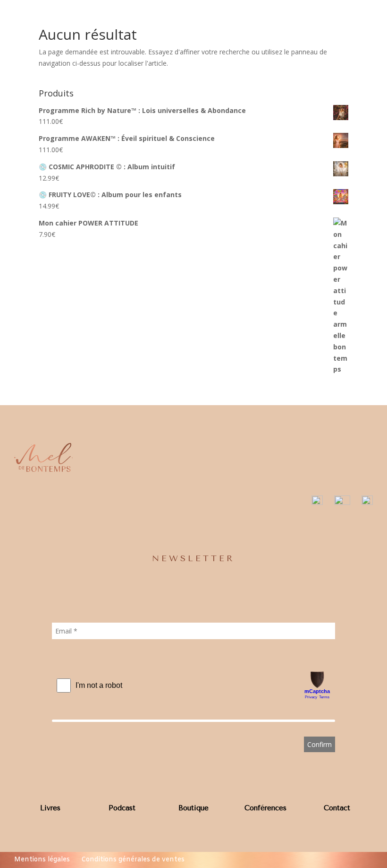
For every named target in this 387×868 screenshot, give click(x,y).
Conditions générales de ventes (133, 859)
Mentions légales (42, 859)
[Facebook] (297, 502)
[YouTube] (342, 502)
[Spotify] (367, 502)
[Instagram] (317, 502)
